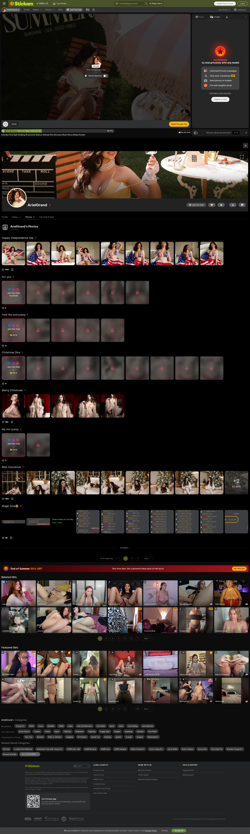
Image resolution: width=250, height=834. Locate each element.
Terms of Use (98, 775)
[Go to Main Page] (21, 3)
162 (6, 422)
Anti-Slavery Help (100, 793)
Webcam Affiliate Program (148, 779)
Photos (50, 9)
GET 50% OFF (239, 569)
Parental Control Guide (101, 788)
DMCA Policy (98, 779)
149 (7, 269)
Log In (242, 4)
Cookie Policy (151, 831)
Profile (27, 9)
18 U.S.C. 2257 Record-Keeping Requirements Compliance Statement (199, 819)
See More (124, 548)
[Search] (146, 3)
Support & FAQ (188, 770)
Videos (37, 9)
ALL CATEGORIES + (30, 754)
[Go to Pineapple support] (64, 819)
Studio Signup (143, 775)
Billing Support (188, 775)
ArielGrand (6, 720)
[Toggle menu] (4, 3)
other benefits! (224, 93)
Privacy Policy (98, 770)
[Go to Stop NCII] (76, 819)
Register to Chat (220, 99)
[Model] (245, 145)
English (79, 766)
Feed (60, 9)
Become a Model (144, 770)
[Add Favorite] (5, 124)
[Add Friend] (232, 205)
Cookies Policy (99, 784)
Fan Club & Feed (46, 217)
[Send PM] (242, 205)
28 (6, 538)
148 (7, 499)
